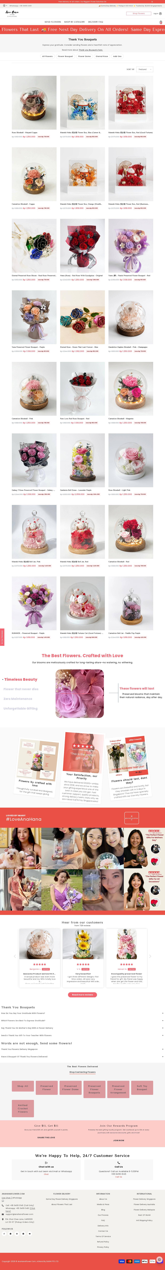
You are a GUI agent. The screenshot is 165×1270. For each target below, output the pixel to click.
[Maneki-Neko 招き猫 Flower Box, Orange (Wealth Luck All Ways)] (82, 174)
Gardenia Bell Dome (75, 490)
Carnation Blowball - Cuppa (23, 204)
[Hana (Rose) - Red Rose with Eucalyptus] (82, 246)
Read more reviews (82, 994)
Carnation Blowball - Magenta (120, 419)
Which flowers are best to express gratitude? (23, 1020)
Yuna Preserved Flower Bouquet (28, 347)
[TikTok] (23, 1233)
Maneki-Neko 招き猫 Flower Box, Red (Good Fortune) (130, 133)
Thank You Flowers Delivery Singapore (19, 1049)
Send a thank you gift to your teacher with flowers (26, 1035)
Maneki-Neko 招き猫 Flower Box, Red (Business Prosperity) (128, 204)
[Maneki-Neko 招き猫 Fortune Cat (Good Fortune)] (82, 603)
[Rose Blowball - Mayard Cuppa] (34, 103)
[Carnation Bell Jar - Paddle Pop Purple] (130, 603)
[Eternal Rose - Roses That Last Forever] (82, 317)
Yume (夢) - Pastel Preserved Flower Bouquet (129, 276)
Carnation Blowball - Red (118, 562)
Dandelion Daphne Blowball (127, 347)
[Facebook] (4, 1233)
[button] (144, 69)
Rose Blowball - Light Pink (119, 490)
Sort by (130, 69)
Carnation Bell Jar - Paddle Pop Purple (124, 633)
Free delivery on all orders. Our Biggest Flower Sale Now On (82, 2)
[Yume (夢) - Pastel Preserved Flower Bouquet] (130, 246)
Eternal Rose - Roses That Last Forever (79, 347)
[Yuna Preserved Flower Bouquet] (34, 317)
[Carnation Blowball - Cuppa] (34, 174)
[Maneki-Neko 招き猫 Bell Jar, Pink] (34, 532)
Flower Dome (84, 56)
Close (152, 2)
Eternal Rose (102, 56)
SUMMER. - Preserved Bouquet (28, 633)
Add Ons (117, 56)
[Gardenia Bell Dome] (82, 460)
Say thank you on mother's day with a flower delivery (27, 1028)
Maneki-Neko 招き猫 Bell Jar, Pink (26, 562)
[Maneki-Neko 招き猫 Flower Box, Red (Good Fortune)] (130, 103)
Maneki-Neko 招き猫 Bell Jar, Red (74, 562)
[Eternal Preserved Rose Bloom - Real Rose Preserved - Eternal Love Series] (34, 246)
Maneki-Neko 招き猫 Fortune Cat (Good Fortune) (81, 633)
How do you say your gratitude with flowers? (23, 1013)
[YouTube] (29, 1233)
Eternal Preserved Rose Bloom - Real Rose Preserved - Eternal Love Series (34, 276)
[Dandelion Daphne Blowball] (130, 317)
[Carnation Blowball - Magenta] (130, 389)
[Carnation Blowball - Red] (130, 532)
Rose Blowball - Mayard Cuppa (24, 133)
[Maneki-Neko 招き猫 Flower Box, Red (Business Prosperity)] (130, 174)
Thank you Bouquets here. (91, 50)
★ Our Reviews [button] (2, 637)
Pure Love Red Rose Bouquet (74, 419)
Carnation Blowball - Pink (22, 419)
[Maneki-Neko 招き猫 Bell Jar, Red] (82, 532)
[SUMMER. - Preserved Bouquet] (34, 603)
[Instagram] (10, 1233)
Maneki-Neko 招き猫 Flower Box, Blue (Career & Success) (80, 133)
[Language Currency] (5, 6)
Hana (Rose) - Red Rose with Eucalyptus (81, 276)
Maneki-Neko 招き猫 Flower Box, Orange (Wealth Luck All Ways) (80, 204)
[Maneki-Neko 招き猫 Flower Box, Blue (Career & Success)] (82, 103)
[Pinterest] (17, 1233)
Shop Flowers (139, 13)
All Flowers (47, 56)
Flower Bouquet (65, 56)
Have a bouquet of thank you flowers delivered (24, 1056)
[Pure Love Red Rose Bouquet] (82, 389)
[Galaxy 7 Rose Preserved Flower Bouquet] (34, 460)
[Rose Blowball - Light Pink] (130, 460)
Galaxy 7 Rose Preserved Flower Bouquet (33, 490)
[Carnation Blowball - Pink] (34, 389)
